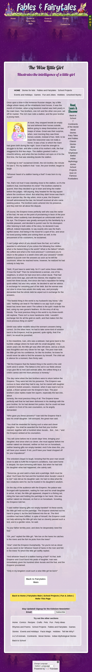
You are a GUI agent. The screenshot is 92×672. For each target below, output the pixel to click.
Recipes (31, 622)
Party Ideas (60, 622)
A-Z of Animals (18, 636)
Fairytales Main (34, 596)
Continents (32, 636)
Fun (51, 622)
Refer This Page (43, 599)
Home (15, 622)
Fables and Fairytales (46, 90)
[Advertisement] (46, 44)
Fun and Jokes (49, 95)
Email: (29, 612)
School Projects (65, 90)
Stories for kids (28, 90)
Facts (42, 631)
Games (37, 95)
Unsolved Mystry (73, 95)
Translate (54, 669)
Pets (46, 622)
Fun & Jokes (67, 596)
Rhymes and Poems (21, 627)
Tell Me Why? (68, 631)
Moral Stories (44, 636)
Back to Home (19, 596)
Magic (48, 631)
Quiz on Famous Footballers (73, 176)
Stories (15, 631)
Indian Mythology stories (73, 161)
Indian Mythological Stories (64, 636)
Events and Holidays (23, 95)
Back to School (19, 640)
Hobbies (61, 95)
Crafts (39, 622)
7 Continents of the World (73, 124)
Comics (22, 622)
